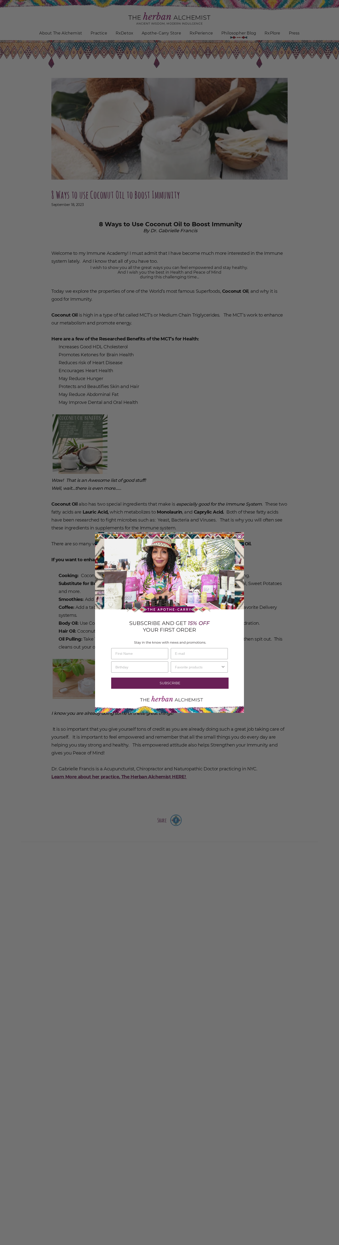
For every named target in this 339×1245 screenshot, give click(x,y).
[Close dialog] (239, 536)
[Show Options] (223, 667)
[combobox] (198, 667)
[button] (169, 683)
